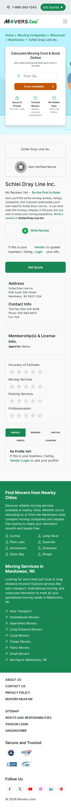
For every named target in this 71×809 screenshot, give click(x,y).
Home (9, 35)
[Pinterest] (61, 789)
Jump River (50, 536)
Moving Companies (32, 35)
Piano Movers (19, 647)
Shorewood (18, 548)
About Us (13, 680)
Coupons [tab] (50, 440)
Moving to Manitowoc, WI (28, 660)
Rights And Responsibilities (28, 718)
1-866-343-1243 (24, 7)
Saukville (48, 542)
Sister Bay (17, 554)
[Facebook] (9, 789)
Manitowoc (16, 40)
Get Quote (35, 267)
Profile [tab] (15, 432)
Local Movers (19, 635)
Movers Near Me (19, 699)
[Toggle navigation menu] (65, 21)
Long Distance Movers (26, 629)
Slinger (47, 554)
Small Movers (19, 654)
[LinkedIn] (51, 789)
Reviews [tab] (35, 432)
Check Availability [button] (34, 86)
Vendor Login (39, 249)
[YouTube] (30, 789)
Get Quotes (51, 7)
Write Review (39, 230)
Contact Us (15, 686)
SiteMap (12, 711)
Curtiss (15, 536)
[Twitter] (20, 789)
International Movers (24, 617)
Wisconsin (57, 35)
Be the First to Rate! (46, 192)
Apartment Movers (23, 623)
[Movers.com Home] (21, 21)
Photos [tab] (55, 432)
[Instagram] (40, 789)
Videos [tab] (20, 440)
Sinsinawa (49, 548)
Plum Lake (17, 542)
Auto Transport (21, 611)
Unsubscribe (16, 730)
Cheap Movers (20, 641)
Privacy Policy (17, 692)
